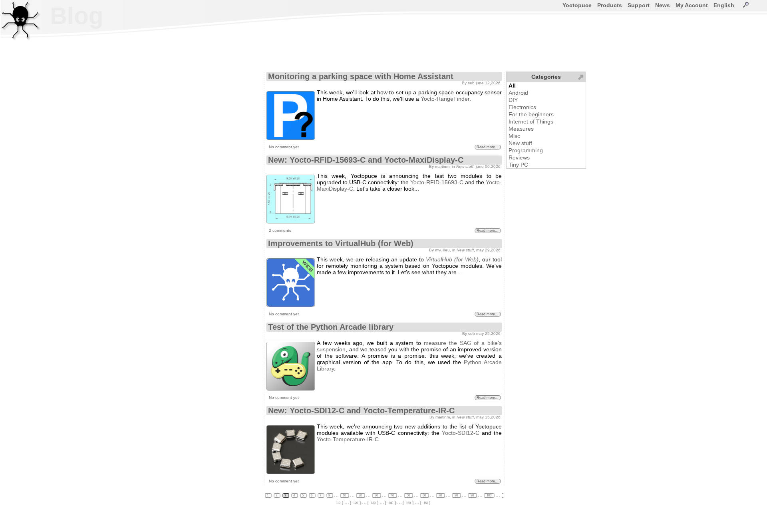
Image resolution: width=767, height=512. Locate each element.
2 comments (280, 230)
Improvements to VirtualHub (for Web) (340, 243)
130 (373, 503)
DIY (513, 100)
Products (609, 5)
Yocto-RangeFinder (445, 99)
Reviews (519, 157)
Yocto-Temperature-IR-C (348, 439)
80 (456, 495)
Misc (514, 136)
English (723, 5)
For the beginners (531, 114)
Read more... (488, 147)
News (662, 5)
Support (639, 5)
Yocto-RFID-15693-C (436, 182)
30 (376, 495)
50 (408, 495)
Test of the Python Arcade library (330, 327)
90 (472, 495)
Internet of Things (531, 121)
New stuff (520, 143)
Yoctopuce (577, 5)
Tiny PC (518, 164)
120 (355, 503)
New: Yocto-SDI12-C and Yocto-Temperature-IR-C (361, 410)
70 (440, 495)
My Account (692, 5)
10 (344, 495)
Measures (521, 129)
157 (425, 503)
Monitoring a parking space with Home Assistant (360, 76)
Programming (526, 150)
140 (390, 503)
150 (408, 503)
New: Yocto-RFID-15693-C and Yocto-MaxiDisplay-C (365, 159)
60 (424, 495)
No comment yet (284, 147)
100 (489, 495)
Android (518, 93)
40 (392, 495)
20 (360, 495)
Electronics (522, 107)
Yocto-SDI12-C (460, 433)
